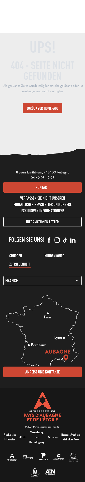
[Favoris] (52, 15)
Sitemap (53, 437)
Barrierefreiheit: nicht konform (70, 437)
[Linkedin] (73, 240)
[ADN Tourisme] (50, 472)
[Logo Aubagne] (43, 406)
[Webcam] (44, 16)
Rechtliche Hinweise (10, 437)
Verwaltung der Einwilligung (36, 437)
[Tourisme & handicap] (35, 472)
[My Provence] (28, 457)
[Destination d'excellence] (73, 457)
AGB (22, 437)
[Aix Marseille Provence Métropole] (58, 457)
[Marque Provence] (43, 457)
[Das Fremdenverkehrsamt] (12, 457)
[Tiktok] (65, 240)
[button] (36, 15)
